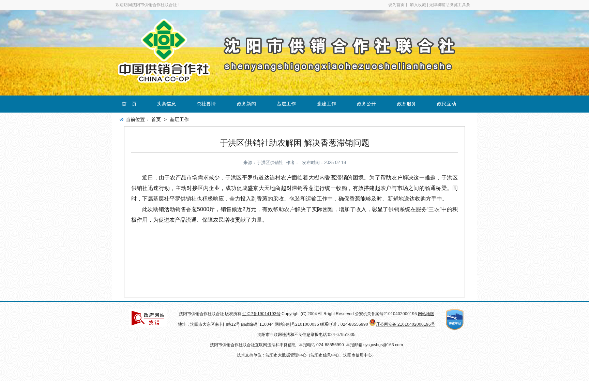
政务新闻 (246, 103)
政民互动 (446, 103)
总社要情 (206, 103)
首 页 (129, 103)
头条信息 (166, 103)
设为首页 (396, 4)
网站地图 (426, 313)
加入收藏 (418, 4)
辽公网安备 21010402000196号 (405, 324)
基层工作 (286, 103)
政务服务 (406, 103)
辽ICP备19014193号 (261, 313)
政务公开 (366, 103)
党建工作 (326, 103)
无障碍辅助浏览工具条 (449, 4)
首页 (156, 119)
